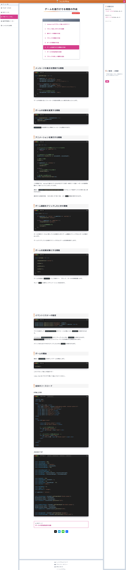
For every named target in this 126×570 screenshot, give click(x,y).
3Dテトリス (109, 17)
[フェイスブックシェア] (67, 531)
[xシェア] (55, 531)
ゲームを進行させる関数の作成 (56, 47)
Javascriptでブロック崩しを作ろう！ (58, 24)
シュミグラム (64, 1)
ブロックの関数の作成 (53, 38)
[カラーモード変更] (124, 1)
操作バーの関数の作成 (53, 33)
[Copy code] (87, 72)
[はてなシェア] (59, 531)
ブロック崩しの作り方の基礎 (55, 28)
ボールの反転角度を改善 (54, 51)
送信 (107, 81)
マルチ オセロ (110, 11)
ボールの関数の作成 (53, 42)
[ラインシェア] (63, 531)
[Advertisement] (61, 296)
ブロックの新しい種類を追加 (55, 56)
